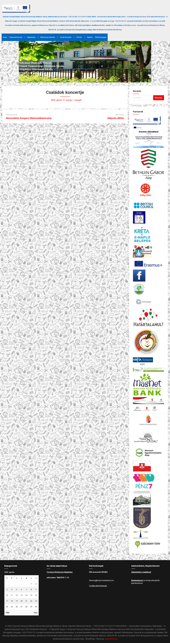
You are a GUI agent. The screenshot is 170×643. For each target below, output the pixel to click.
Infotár (79, 37)
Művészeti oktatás (47, 37)
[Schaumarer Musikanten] (148, 517)
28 (26, 607)
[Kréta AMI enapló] (148, 361)
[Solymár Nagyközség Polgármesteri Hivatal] (148, 498)
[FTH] (148, 289)
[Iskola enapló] (148, 234)
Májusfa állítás (116, 118)
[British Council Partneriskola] (148, 205)
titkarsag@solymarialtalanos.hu (101, 580)
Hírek (5, 37)
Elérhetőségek (100, 37)
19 (17, 601)
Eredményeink (65, 37)
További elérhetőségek (98, 586)
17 (7, 601)
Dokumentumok (15, 37)
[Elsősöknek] (148, 251)
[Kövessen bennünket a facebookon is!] (148, 276)
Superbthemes (111, 639)
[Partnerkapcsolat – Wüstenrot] (148, 466)
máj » (36, 613)
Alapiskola (31, 37)
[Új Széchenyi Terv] (148, 544)
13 (22, 595)
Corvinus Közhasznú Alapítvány (60, 572)
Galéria (89, 37)
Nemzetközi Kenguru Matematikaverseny (29, 118)
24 (7, 607)
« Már (7, 613)
